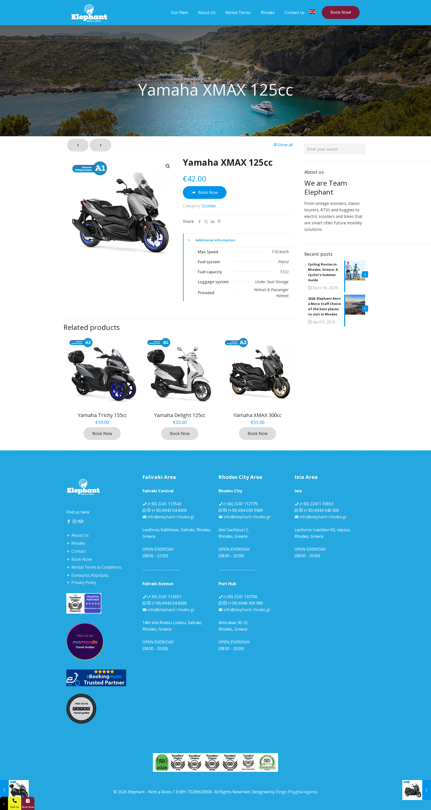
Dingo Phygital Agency (297, 792)
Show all (285, 144)
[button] (168, 166)
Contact (78, 551)
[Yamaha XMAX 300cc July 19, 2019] (416, 790)
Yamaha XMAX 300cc (257, 415)
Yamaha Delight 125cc (179, 415)
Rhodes (78, 543)
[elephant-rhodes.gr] (89, 12)
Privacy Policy (83, 582)
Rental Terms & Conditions (96, 567)
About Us (80, 535)
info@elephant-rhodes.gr (171, 517)
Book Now (102, 433)
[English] (313, 12)
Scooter (209, 206)
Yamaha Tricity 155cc (102, 415)
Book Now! (340, 12)
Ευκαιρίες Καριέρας (89, 575)
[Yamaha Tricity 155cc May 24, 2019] (14, 790)
